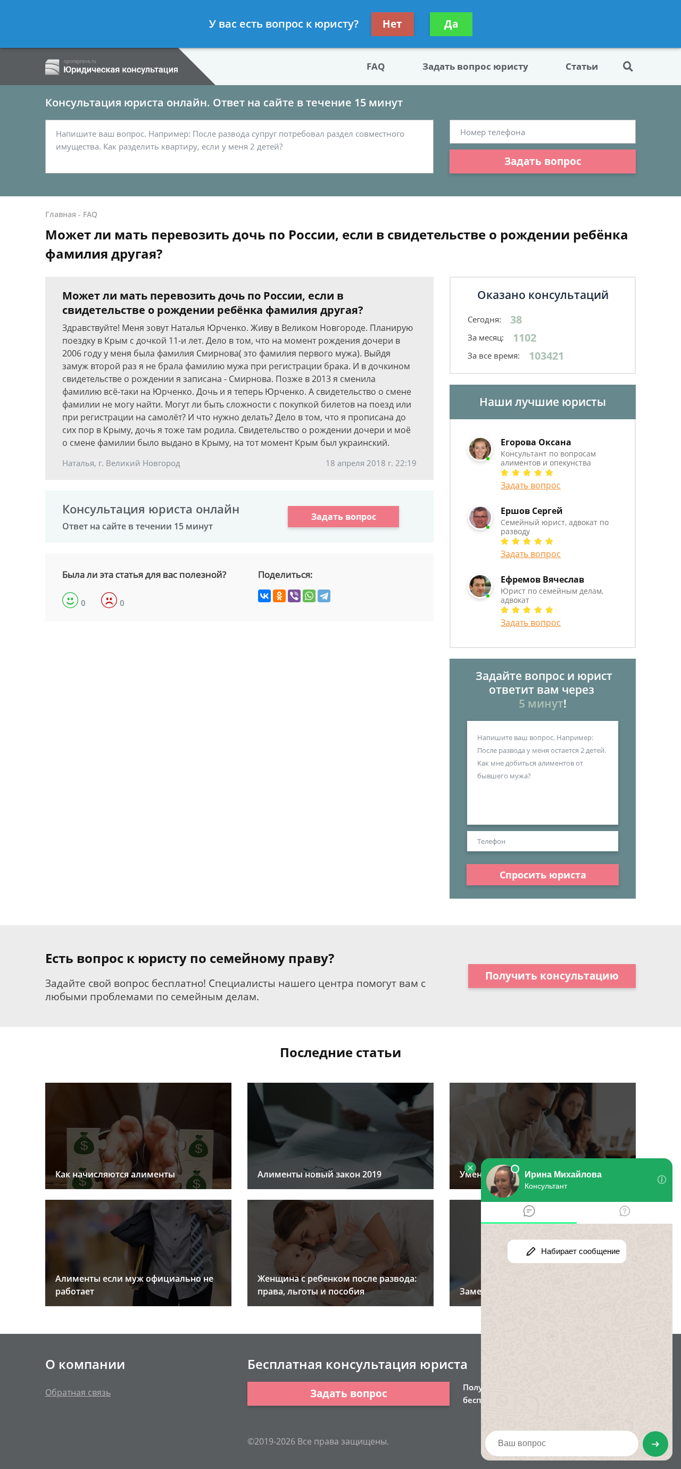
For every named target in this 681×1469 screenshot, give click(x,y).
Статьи (582, 66)
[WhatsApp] (309, 596)
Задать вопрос (543, 161)
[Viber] (294, 596)
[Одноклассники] (279, 596)
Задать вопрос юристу (475, 66)
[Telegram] (324, 596)
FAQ (376, 66)
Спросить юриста (543, 874)
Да (451, 24)
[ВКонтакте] (264, 596)
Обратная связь (78, 1392)
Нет (392, 24)
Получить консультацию (552, 976)
